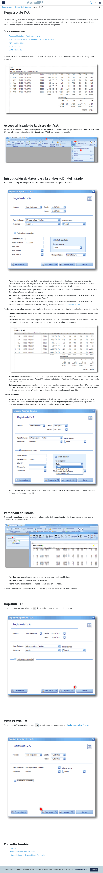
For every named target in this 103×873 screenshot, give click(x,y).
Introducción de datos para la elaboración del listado (31, 39)
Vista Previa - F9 (15, 50)
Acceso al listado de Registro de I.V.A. (24, 36)
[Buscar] (91, 2)
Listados (28, 7)
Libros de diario (73, 304)
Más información (81, 869)
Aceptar (94, 870)
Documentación (7, 7)
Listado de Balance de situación (22, 851)
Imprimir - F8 (14, 46)
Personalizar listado (17, 43)
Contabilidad (19, 7)
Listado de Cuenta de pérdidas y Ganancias (27, 855)
